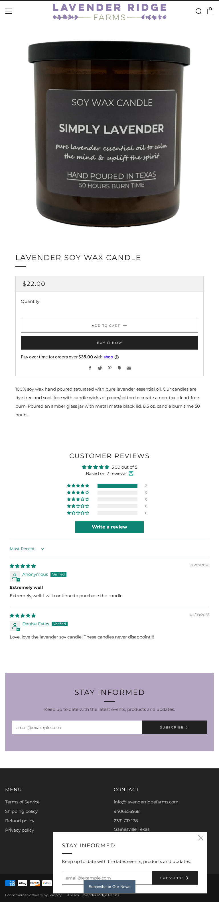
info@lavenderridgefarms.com (146, 802)
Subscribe (172, 727)
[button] (78, 486)
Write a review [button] (109, 527)
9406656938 (127, 811)
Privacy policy (19, 830)
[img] (23, 566)
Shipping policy (21, 811)
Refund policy (19, 820)
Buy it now (109, 343)
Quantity (30, 301)
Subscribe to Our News (109, 886)
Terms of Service (22, 802)
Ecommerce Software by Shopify (33, 895)
